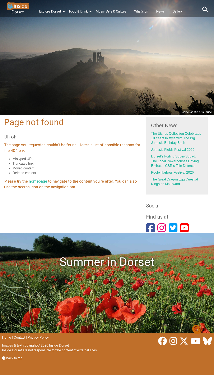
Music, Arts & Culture (111, 11)
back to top (13, 358)
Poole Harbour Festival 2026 (172, 172)
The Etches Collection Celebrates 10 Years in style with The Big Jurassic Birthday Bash (176, 138)
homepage (38, 181)
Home (6, 337)
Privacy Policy (38, 337)
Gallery (178, 11)
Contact (19, 337)
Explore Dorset (50, 11)
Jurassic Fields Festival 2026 (172, 149)
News (160, 11)
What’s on (141, 11)
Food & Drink (78, 11)
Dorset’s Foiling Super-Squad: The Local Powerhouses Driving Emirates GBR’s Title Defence (175, 161)
